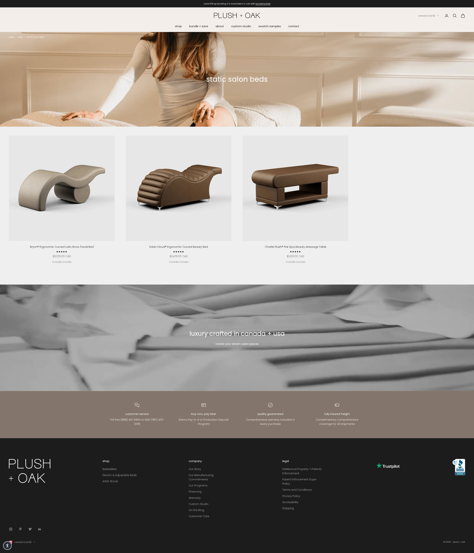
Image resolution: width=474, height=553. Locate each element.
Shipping (288, 508)
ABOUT (220, 26)
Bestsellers (110, 469)
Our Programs (198, 485)
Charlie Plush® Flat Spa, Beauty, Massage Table (295, 247)
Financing (195, 491)
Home (11, 37)
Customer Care (199, 516)
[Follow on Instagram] (11, 529)
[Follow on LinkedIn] (39, 529)
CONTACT (293, 26)
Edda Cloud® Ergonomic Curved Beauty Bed (178, 247)
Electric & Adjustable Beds (120, 475)
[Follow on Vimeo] (30, 529)
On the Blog (196, 510)
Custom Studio (198, 504)
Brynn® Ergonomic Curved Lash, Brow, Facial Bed (62, 247)
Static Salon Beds (35, 37)
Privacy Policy (291, 496)
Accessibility (290, 502)
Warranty (195, 498)
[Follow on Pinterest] (20, 529)
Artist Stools (110, 481)
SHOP (178, 26)
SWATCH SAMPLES (269, 26)
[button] (7, 545)
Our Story (195, 469)
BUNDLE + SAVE (198, 26)
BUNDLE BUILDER (263, 3)
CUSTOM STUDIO (241, 26)
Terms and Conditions (297, 490)
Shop (20, 37)
